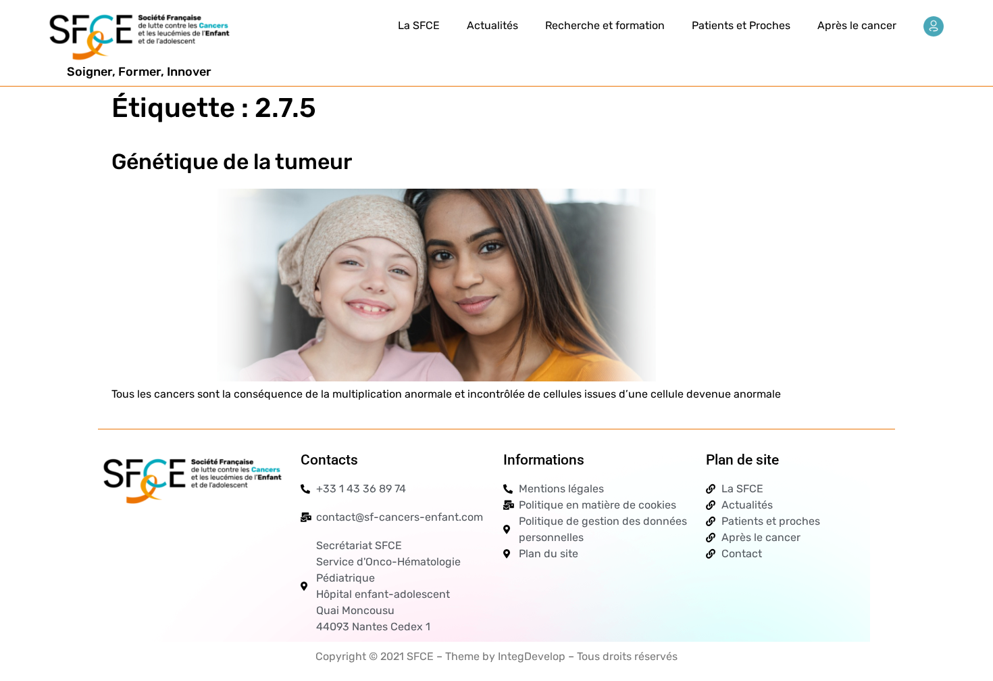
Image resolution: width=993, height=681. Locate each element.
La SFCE (419, 25)
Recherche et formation (605, 25)
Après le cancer (856, 25)
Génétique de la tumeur (231, 161)
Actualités (492, 25)
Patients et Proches (741, 25)
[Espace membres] (933, 26)
